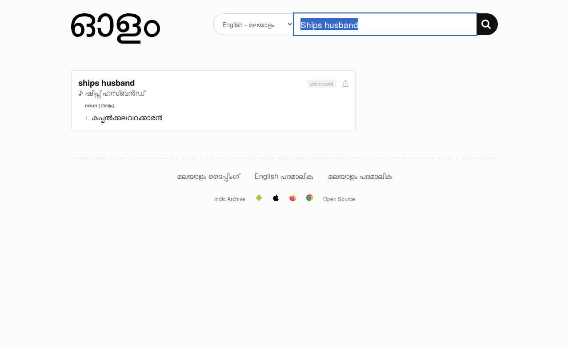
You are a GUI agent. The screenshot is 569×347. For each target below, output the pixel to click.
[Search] (487, 24)
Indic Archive (229, 198)
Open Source (339, 198)
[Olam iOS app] (275, 198)
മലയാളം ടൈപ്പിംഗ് (208, 176)
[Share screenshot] (345, 84)
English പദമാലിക (284, 176)
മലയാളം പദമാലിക (360, 176)
